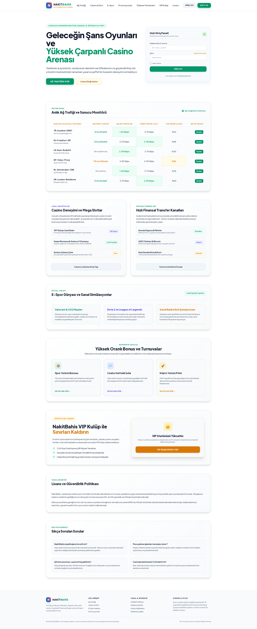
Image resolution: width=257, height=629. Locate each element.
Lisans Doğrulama (89, 81)
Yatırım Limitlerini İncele (170, 267)
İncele (199, 132)
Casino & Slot (96, 5)
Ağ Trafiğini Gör (60, 81)
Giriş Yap (189, 5)
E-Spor (110, 5)
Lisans (176, 5)
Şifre (152, 53)
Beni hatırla (157, 63)
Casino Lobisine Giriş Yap (86, 267)
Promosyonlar (125, 5)
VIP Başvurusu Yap (168, 449)
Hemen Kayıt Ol (185, 76)
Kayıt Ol (204, 5)
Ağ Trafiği (81, 5)
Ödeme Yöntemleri (146, 5)
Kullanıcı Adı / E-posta (158, 43)
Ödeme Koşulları (137, 612)
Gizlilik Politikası (137, 602)
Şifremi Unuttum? (200, 53)
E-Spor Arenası (94, 608)
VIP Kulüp (163, 5)
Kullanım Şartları (137, 605)
